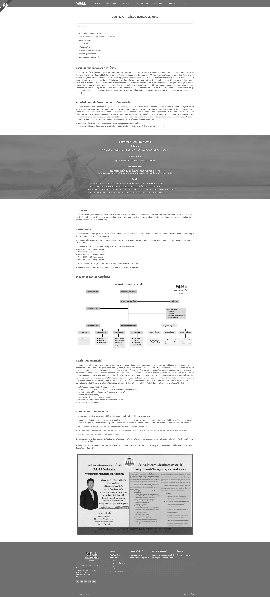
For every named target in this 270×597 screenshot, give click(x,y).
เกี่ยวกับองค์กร (111, 3)
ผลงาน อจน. (158, 3)
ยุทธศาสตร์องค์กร (85, 40)
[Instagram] (89, 581)
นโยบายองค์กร (84, 47)
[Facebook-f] (77, 581)
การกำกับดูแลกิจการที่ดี (87, 54)
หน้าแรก (97, 3)
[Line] (85, 581)
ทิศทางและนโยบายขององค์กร (89, 57)
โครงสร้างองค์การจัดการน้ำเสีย (90, 50)
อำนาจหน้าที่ (83, 43)
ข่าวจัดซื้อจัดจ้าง (142, 3)
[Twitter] (94, 581)
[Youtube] (81, 581)
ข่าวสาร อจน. (126, 3)
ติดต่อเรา (184, 3)
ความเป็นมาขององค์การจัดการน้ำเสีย (92, 33)
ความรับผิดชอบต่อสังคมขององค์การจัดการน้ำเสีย (97, 37)
